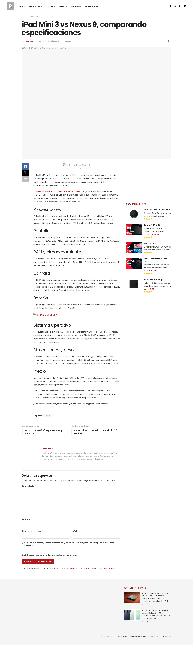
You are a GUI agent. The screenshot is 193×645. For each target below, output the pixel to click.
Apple (47, 415)
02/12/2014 (42, 41)
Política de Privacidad (139, 636)
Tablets (67, 41)
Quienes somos (108, 636)
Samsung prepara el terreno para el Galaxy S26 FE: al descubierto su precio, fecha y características (156, 614)
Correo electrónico (32, 531)
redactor (29, 41)
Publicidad (122, 636)
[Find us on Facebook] (170, 6)
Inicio (22, 6)
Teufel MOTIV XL (152, 225)
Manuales (76, 6)
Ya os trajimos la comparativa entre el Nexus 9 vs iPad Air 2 (59, 191)
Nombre (27, 519)
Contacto (167, 636)
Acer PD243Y (150, 243)
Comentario (29, 486)
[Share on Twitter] (25, 173)
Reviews (63, 6)
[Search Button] (185, 6)
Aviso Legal (156, 636)
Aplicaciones (91, 6)
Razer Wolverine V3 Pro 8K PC (157, 260)
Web (75, 531)
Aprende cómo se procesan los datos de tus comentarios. (88, 568)
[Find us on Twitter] (175, 6)
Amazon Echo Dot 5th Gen (157, 209)
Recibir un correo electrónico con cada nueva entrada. (49, 555)
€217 (154, 270)
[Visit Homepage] (10, 6)
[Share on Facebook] (25, 166)
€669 (156, 234)
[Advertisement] (148, 179)
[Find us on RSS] (179, 6)
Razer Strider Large (153, 279)
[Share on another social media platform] (25, 179)
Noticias (50, 6)
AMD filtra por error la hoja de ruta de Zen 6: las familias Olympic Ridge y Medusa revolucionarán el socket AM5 (155, 597)
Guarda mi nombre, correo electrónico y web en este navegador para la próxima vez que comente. (69, 544)
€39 (152, 289)
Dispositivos (35, 6)
